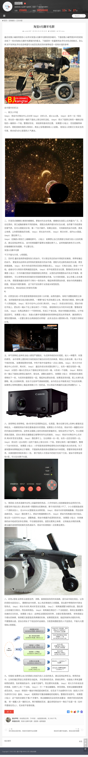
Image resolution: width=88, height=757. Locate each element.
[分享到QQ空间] (71, 711)
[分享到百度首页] (81, 711)
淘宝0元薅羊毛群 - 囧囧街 (29, 721)
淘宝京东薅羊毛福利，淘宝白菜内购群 (66, 731)
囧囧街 (41, 718)
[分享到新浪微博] (75, 711)
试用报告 (12, 20)
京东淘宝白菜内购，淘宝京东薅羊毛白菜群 (23, 731)
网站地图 (33, 751)
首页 (5, 20)
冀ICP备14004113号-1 (24, 751)
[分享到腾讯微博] (78, 711)
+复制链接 (42, 721)
